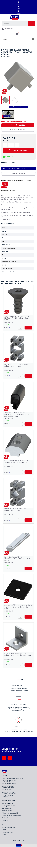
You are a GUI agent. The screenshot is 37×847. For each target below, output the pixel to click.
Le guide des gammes (8, 190)
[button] (28, 327)
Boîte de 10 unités (17, 130)
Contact (18, 13)
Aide (18, 8)
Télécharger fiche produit (18, 173)
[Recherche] (31, 23)
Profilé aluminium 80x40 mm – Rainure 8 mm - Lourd (16, 510)
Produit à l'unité (18, 125)
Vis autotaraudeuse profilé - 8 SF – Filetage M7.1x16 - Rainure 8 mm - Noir (17, 318)
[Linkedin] (4, 758)
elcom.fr (19, 4)
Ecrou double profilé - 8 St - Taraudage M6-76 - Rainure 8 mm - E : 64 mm (18, 559)
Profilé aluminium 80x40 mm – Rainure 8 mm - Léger (16, 365)
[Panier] (17, 34)
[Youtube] (9, 758)
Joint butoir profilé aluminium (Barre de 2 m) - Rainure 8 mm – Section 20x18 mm (16, 414)
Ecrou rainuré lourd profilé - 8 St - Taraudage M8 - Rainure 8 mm (17, 462)
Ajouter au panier (18, 150)
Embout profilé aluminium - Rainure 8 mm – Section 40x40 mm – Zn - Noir (18, 607)
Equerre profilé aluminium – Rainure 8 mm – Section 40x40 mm (17, 654)
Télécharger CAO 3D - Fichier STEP (14, 168)
